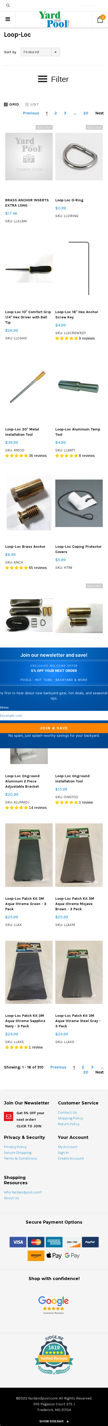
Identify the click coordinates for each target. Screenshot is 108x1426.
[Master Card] (36, 1242)
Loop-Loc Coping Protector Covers (78, 549)
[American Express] (54, 1242)
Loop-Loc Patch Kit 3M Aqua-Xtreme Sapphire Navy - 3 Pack (25, 1020)
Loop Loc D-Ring (69, 200)
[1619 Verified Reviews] (54, 1376)
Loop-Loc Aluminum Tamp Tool (77, 432)
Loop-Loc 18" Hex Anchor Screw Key (76, 314)
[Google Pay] (72, 1256)
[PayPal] (90, 1242)
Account (88, 6)
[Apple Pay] (54, 1256)
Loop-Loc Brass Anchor (25, 546)
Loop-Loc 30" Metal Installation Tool (22, 432)
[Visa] (17, 1242)
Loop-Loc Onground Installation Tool (72, 778)
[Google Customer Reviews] (53, 1305)
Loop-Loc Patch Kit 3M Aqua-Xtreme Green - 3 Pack (25, 903)
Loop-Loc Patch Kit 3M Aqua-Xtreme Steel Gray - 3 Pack (78, 1020)
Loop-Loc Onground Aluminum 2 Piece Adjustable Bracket (22, 781)
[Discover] (72, 1242)
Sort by (10, 52)
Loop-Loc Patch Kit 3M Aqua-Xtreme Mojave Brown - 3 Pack (74, 903)
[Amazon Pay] (36, 1256)
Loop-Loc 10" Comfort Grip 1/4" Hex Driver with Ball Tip (28, 317)
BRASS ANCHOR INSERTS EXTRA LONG (27, 203)
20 (85, 113)
